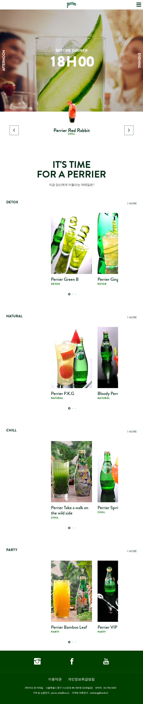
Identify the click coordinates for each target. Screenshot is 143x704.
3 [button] (75, 294)
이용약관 (55, 679)
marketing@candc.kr (99, 693)
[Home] (71, 5)
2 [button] (72, 294)
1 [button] (69, 294)
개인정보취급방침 (81, 679)
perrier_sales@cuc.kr (60, 693)
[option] (71, 82)
